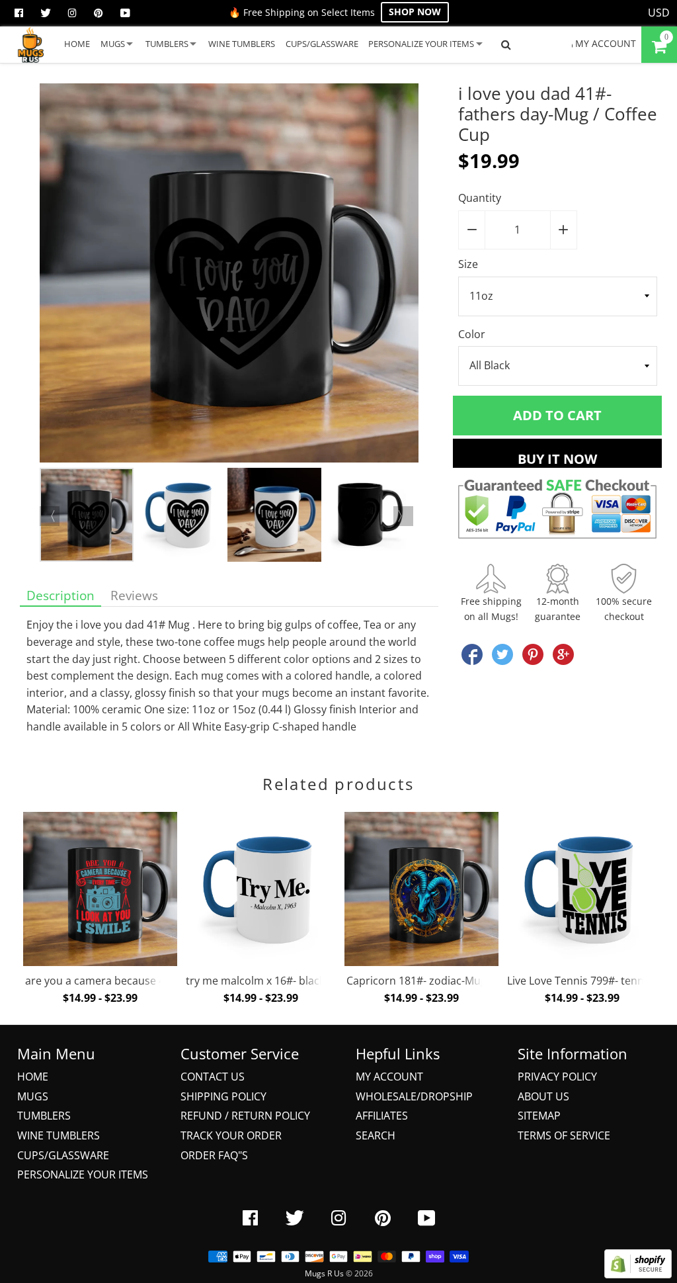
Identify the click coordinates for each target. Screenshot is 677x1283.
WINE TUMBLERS (241, 44)
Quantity (479, 198)
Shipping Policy (223, 1096)
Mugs (32, 1096)
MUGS (112, 44)
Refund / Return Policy (245, 1115)
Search (375, 1135)
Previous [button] (50, 516)
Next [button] (403, 516)
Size (468, 264)
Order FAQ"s (214, 1155)
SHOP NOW (415, 11)
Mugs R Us (324, 1273)
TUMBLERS (166, 44)
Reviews (134, 595)
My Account (389, 1076)
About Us (543, 1096)
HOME (77, 44)
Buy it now (557, 459)
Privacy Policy (557, 1076)
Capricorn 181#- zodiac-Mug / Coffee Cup (448, 980)
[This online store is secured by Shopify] (638, 1274)
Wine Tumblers (58, 1135)
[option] (229, 275)
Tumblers (44, 1115)
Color (471, 334)
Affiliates (382, 1115)
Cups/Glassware (63, 1155)
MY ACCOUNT (604, 43)
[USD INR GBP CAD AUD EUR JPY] (659, 13)
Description (60, 595)
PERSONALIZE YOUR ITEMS (421, 44)
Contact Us (212, 1076)
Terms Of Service (564, 1135)
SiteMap (539, 1115)
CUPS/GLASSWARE (322, 44)
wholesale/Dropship (414, 1096)
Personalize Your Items (82, 1174)
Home (32, 1076)
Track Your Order (231, 1135)
